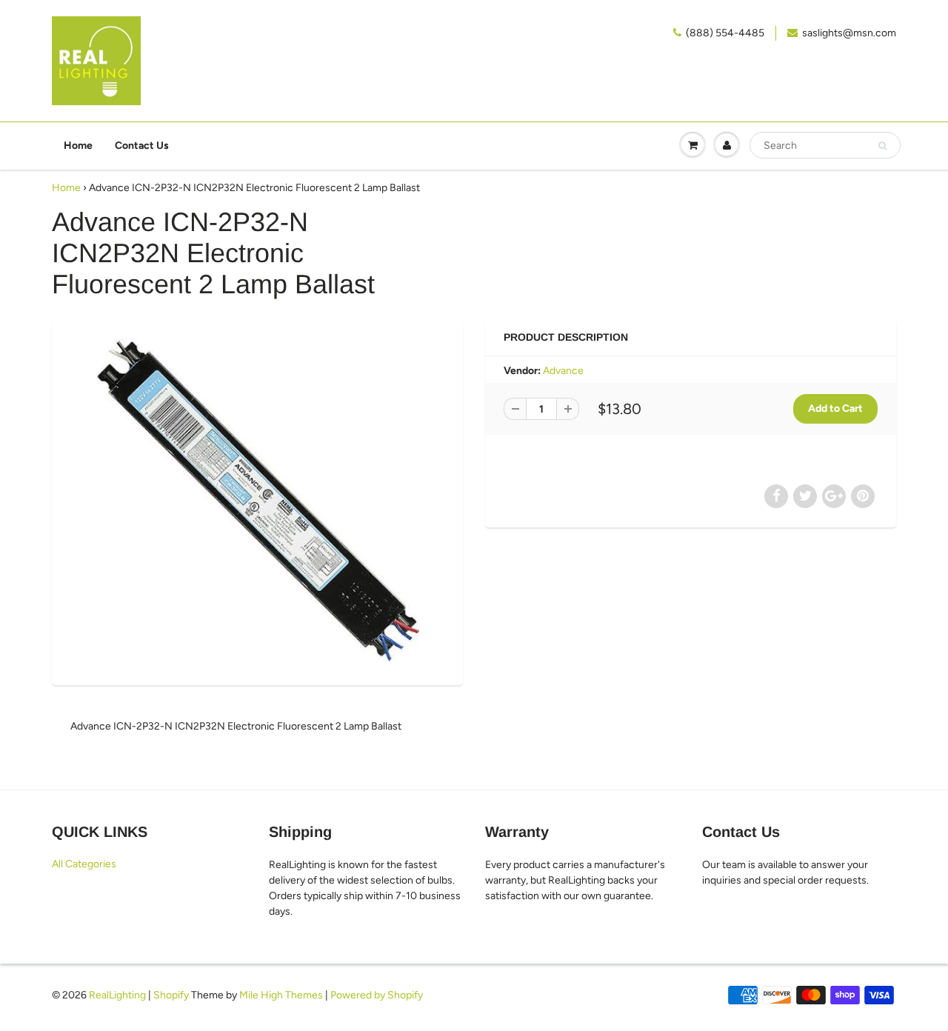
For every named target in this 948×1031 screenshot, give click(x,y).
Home (78, 145)
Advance (563, 370)
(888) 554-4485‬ (725, 33)
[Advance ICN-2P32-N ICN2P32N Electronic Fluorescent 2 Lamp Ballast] (257, 500)
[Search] (882, 146)
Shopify (171, 995)
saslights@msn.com (849, 33)
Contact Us (142, 145)
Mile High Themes (281, 995)
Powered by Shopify (376, 995)
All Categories (84, 864)
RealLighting (117, 995)
